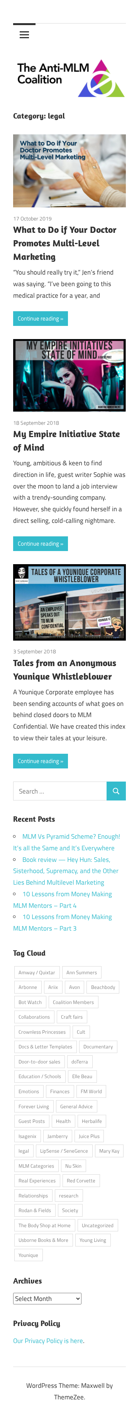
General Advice (76, 1106)
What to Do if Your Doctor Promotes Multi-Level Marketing (65, 243)
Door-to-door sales (39, 1061)
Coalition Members (73, 1002)
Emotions (29, 1091)
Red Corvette (81, 1180)
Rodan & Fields (35, 1210)
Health (63, 1121)
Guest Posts (32, 1121)
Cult (81, 1032)
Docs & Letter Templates (45, 1046)
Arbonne (28, 987)
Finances (60, 1091)
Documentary (98, 1046)
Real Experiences (37, 1180)
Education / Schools (40, 1076)
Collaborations (34, 1017)
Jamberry (57, 1136)
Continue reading (38, 318)
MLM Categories (36, 1166)
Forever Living (34, 1106)
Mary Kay (109, 1151)
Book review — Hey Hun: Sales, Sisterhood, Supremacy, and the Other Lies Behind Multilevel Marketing (66, 871)
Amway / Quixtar (37, 972)
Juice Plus (89, 1136)
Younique (28, 1255)
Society (70, 1210)
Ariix (53, 987)
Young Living (93, 1240)
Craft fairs (72, 1017)
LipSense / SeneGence (64, 1151)
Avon (74, 987)
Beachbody (103, 987)
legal (24, 1151)
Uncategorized (98, 1225)
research (68, 1195)
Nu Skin (73, 1166)
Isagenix (27, 1136)
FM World (91, 1091)
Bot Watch (30, 1002)
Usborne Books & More (43, 1240)
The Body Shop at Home (45, 1225)
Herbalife (92, 1121)
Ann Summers (81, 972)
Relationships (33, 1195)
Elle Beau (82, 1076)
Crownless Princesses (42, 1032)
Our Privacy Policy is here (48, 1341)
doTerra (79, 1061)
